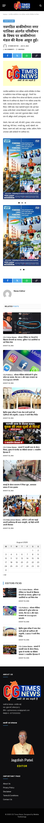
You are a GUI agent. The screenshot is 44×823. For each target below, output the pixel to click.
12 (16, 558)
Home (5, 14)
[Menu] (4, 5)
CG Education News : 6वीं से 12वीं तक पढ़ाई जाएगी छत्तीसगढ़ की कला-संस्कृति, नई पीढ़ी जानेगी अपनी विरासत (21, 522)
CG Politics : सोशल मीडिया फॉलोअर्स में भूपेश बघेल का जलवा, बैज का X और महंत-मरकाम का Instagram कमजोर (20, 377)
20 (22, 562)
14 (27, 558)
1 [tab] (19, 203)
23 (38, 562)
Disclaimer (7, 792)
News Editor (14, 46)
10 (6, 558)
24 (6, 566)
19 (17, 562)
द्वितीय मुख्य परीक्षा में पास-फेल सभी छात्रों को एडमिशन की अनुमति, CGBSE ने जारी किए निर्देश (20, 413)
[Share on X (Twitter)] (17, 55)
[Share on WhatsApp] (26, 55)
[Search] (40, 5)
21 (27, 562)
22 (33, 562)
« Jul (4, 575)
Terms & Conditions (10, 796)
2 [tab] (22, 203)
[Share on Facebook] (7, 55)
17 (6, 562)
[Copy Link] (36, 55)
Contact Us (7, 799)
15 (33, 558)
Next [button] (38, 169)
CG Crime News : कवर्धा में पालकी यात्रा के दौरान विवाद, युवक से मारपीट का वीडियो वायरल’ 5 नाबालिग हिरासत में (22, 449)
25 (11, 566)
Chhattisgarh (9, 21)
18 (11, 562)
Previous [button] (5, 169)
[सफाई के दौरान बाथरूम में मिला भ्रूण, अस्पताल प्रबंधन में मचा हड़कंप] (22, 470)
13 (22, 558)
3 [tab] (25, 203)
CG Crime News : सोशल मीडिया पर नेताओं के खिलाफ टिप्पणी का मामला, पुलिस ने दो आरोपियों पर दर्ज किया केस (21, 339)
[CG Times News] (22, 5)
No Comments (9, 49)
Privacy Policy (8, 788)
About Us (6, 784)
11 (11, 558)
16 (38, 558)
